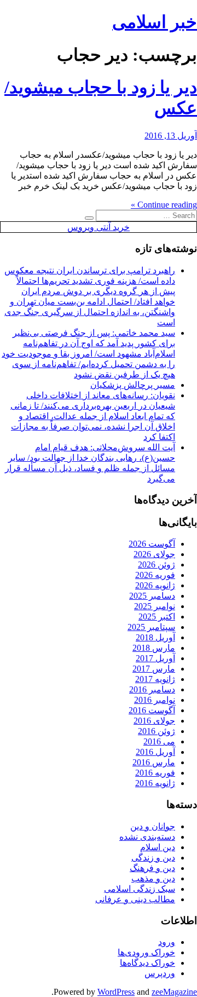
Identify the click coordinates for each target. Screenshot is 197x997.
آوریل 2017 (155, 658)
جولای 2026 (154, 554)
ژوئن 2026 (156, 564)
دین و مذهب (153, 878)
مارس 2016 (153, 762)
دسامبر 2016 (152, 689)
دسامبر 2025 (152, 595)
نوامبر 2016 (154, 699)
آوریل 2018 (155, 637)
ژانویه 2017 (155, 679)
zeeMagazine (174, 991)
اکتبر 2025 (156, 616)
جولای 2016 (154, 720)
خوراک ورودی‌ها (146, 952)
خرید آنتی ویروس (98, 227)
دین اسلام (157, 847)
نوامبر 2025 (154, 606)
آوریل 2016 (155, 752)
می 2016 (159, 741)
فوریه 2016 (155, 772)
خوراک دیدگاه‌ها (147, 962)
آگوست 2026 (152, 543)
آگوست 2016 (152, 710)
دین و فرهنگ (152, 868)
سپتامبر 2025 (151, 627)
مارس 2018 (153, 647)
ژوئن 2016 (156, 731)
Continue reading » (164, 204)
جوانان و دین (152, 826)
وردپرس (159, 973)
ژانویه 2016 (155, 783)
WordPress (116, 991)
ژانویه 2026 (155, 585)
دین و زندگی (153, 857)
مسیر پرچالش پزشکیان (132, 384)
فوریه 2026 (155, 575)
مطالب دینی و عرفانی (135, 899)
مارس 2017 (153, 668)
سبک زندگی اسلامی (139, 888)
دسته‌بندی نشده (147, 836)
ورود (166, 942)
